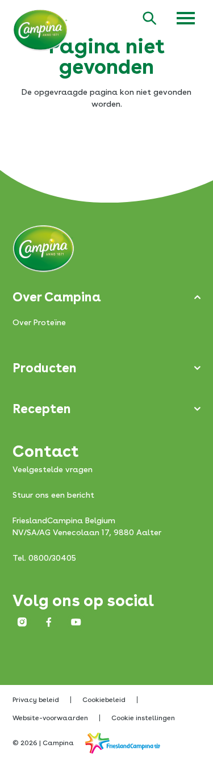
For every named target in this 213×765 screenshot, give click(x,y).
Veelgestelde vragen (52, 469)
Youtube (76, 622)
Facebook (49, 622)
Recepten (41, 408)
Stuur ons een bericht (53, 494)
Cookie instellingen (143, 717)
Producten (44, 367)
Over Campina (56, 296)
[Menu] (186, 18)
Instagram (21, 622)
